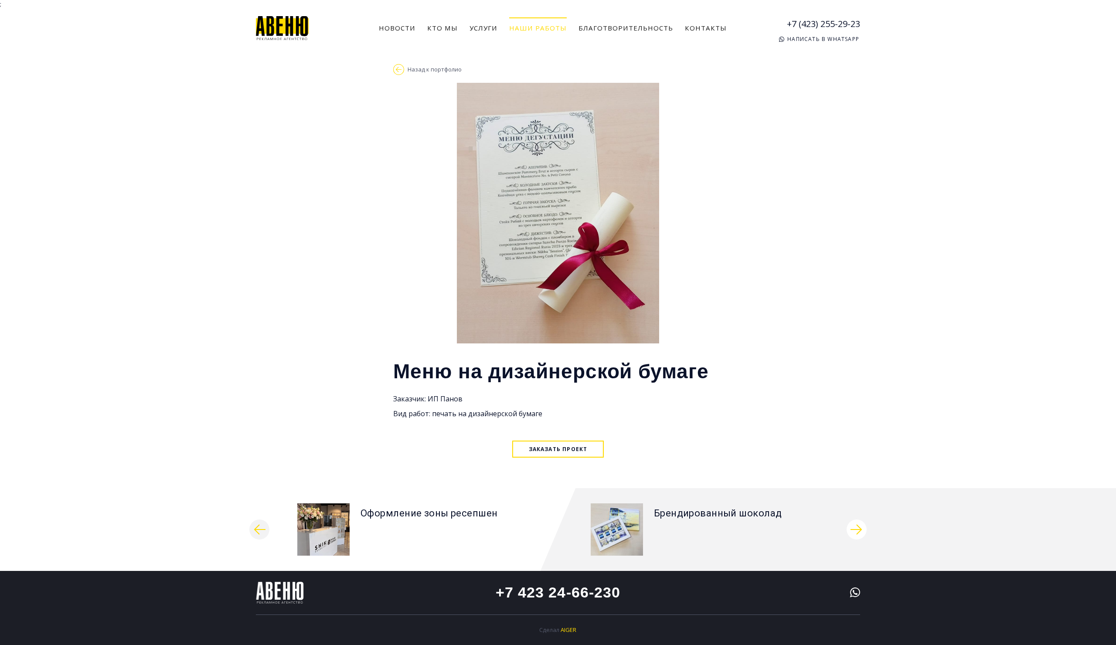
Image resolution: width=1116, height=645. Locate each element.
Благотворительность (625, 28)
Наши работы (538, 28)
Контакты (706, 28)
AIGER (568, 630)
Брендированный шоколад (718, 513)
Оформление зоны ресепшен (429, 513)
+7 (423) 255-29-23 (823, 24)
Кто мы (442, 28)
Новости (397, 28)
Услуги (483, 28)
